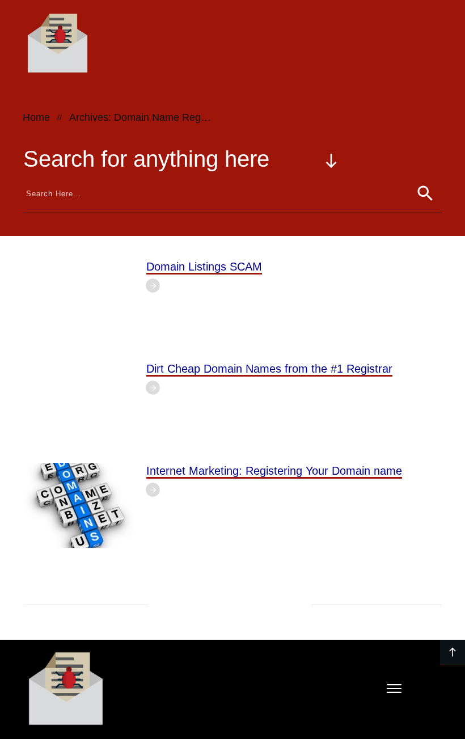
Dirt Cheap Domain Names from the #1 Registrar (269, 368)
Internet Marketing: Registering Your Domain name (274, 470)
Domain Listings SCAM (204, 266)
